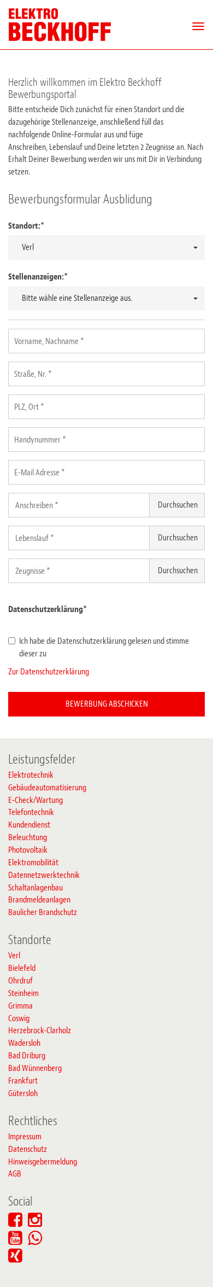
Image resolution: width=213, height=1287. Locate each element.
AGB (14, 1173)
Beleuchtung (27, 837)
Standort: (26, 225)
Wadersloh (24, 1043)
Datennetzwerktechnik (44, 875)
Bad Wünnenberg (35, 1068)
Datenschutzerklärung (47, 609)
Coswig (18, 1018)
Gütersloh (23, 1093)
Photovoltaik (28, 850)
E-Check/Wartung (35, 800)
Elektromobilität (33, 862)
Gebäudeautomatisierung (47, 787)
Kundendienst (29, 824)
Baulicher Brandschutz (42, 912)
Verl (14, 955)
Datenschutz (27, 1149)
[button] (106, 247)
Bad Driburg (26, 1055)
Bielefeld (22, 968)
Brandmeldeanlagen (39, 899)
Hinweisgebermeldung (42, 1161)
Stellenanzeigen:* (38, 276)
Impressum (25, 1136)
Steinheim (23, 993)
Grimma (20, 1005)
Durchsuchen (178, 504)
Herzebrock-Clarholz (39, 1030)
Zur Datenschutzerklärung (48, 671)
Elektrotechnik (31, 775)
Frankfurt (23, 1080)
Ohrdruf (20, 980)
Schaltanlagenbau (35, 887)
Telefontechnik (31, 812)
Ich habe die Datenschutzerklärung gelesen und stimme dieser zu (104, 647)
